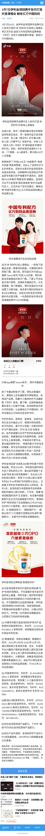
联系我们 (27, 827)
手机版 (18, 827)
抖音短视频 (11, 821)
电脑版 (7, 827)
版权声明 (37, 827)
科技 (13, 3)
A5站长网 (5, 3)
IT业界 (18, 3)
